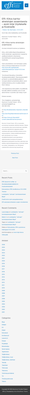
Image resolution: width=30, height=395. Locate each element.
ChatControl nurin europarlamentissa (12, 199)
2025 (3, 247)
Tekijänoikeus (5, 354)
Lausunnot (5, 338)
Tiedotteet (5, 365)
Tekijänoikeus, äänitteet (8, 360)
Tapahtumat (5, 351)
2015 (3, 274)
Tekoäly (4, 362)
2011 (3, 285)
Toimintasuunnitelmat (8, 373)
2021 (3, 258)
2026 (3, 244)
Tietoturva (5, 370)
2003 (3, 307)
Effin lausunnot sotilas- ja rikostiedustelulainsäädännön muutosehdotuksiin (10, 184)
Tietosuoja (5, 368)
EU (3, 327)
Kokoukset (5, 333)
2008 (3, 293)
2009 (3, 290)
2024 (3, 250)
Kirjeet (3, 330)
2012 (3, 282)
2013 (3, 279)
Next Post (15, 157)
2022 (3, 255)
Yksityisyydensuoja (7, 378)
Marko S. (4, 217)
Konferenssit (5, 335)
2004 (3, 304)
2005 (3, 301)
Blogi (3, 322)
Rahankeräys (5, 346)
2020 (3, 261)
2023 (3, 252)
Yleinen (5, 30)
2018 (3, 266)
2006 (3, 298)
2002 (3, 309)
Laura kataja (5, 212)
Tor (3, 376)
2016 (3, 271)
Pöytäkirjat (5, 343)
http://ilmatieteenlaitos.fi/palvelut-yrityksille (16, 110)
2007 (3, 296)
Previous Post (15, 153)
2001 (3, 312)
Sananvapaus (6, 349)
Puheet (4, 341)
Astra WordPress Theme (21, 391)
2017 (3, 269)
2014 (3, 277)
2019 (3, 263)
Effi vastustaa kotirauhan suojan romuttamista (15, 202)
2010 (3, 288)
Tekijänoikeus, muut (7, 357)
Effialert (4, 324)
